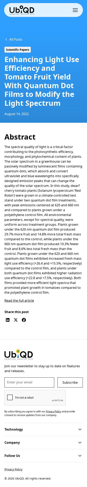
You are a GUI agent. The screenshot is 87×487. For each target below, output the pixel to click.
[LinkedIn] (7, 320)
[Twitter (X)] (16, 320)
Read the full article (19, 300)
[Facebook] (24, 320)
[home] (21, 10)
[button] (76, 10)
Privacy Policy (13, 469)
